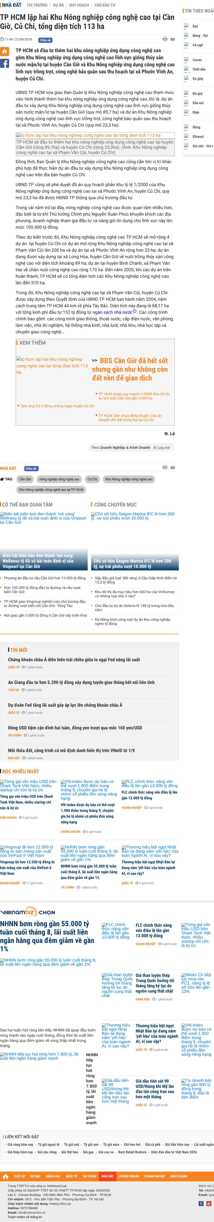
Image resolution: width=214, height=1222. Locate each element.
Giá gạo (88, 1152)
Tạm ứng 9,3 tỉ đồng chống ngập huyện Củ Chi (57, 406)
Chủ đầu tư (104, 5)
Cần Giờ (25, 479)
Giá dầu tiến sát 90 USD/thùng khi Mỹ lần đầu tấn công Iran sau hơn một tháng (155, 1089)
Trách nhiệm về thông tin (25, 1217)
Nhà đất (11, 5)
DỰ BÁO (35, 1176)
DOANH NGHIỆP (154, 1176)
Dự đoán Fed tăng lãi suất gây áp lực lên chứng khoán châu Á (65, 705)
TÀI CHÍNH (89, 1176)
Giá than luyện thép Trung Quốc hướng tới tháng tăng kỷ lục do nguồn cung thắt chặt (155, 983)
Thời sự (13, 690)
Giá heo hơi (132, 1145)
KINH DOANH (179, 1176)
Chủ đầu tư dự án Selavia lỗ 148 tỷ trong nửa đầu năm (134, 608)
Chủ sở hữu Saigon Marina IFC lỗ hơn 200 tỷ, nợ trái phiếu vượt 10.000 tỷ (132, 563)
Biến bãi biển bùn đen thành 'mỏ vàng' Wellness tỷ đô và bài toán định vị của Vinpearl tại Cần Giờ (38, 561)
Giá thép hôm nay (20, 1152)
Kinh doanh (8, 817)
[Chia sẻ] (4, 63)
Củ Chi (92, 479)
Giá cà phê (152, 1145)
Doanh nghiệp (131, 808)
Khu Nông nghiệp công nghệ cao (128, 479)
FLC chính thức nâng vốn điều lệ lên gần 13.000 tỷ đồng (149, 795)
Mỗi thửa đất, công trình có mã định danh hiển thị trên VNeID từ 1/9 (71, 750)
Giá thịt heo (69, 1152)
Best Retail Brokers (132, 1152)
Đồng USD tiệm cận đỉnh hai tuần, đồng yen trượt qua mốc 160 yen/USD (75, 728)
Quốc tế (13, 667)
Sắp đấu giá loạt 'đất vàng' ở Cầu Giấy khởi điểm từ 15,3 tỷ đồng (136, 580)
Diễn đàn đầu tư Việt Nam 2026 (174, 1152)
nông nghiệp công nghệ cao (59, 479)
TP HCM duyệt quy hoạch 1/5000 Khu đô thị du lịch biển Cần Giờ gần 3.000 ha (133, 396)
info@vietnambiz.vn (31, 1212)
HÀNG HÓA (53, 1176)
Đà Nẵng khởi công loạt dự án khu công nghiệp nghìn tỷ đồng (132, 622)
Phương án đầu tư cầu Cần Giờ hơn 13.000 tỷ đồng (45, 578)
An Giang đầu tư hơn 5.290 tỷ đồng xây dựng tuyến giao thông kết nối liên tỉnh (81, 682)
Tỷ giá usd (71, 1145)
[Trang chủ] (4, 51)
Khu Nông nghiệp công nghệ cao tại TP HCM (51, 489)
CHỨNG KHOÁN (129, 1176)
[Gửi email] (172, 39)
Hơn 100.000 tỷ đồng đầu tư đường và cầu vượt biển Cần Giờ (42, 590)
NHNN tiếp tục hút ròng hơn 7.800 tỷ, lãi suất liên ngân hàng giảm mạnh (92, 1088)
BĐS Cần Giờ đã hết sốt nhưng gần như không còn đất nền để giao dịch (130, 369)
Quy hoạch (79, 5)
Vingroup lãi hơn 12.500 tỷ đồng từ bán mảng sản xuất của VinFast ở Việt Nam (27, 868)
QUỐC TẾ (71, 1176)
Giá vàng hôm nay (20, 1145)
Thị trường (37, 5)
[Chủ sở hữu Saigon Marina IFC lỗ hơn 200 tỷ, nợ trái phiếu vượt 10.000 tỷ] (135, 541)
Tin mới (18, 650)
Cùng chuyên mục (115, 504)
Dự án (58, 5)
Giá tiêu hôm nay (177, 1145)
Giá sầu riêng (47, 1152)
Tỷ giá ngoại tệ (49, 1145)
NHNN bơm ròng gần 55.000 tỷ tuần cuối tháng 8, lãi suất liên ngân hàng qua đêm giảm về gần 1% (89, 872)
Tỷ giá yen (91, 1145)
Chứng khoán (70, 832)
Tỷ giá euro (111, 1145)
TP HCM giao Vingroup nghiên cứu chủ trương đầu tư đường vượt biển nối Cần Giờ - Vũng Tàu (45, 604)
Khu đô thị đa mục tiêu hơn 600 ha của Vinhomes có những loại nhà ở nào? (135, 594)
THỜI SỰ (19, 1176)
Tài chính (14, 735)
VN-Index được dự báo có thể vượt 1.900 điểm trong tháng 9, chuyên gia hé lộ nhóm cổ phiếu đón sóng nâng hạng (88, 813)
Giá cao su (106, 1152)
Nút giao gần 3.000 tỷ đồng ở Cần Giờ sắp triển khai (45, 615)
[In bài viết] (166, 39)
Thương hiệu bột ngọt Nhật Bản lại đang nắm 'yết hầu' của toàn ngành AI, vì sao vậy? (148, 868)
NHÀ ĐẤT (108, 1176)
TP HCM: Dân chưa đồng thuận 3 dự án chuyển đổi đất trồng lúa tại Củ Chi (130, 418)
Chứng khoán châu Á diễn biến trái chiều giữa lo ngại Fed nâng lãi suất (74, 660)
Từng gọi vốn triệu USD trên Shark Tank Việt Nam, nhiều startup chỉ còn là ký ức (26, 802)
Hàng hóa (143, 999)
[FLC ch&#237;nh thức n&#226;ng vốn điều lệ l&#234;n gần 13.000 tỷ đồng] (150, 784)
